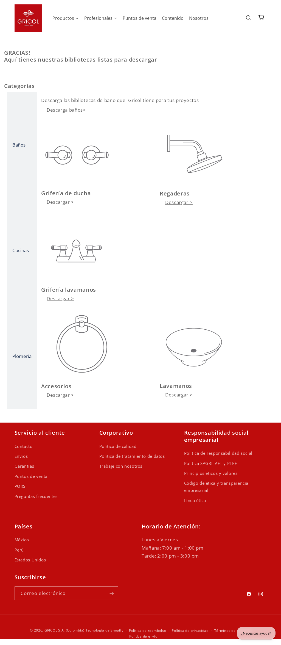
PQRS (20, 486)
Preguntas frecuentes (36, 496)
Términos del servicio (232, 631)
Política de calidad (118, 446)
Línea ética (195, 500)
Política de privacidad (190, 631)
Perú (19, 550)
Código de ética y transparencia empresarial (216, 486)
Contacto (24, 446)
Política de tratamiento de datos (132, 456)
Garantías (24, 466)
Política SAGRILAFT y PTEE (210, 463)
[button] (248, 18)
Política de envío (143, 636)
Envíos (21, 456)
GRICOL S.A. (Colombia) (64, 630)
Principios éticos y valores (211, 473)
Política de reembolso (147, 631)
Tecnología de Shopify (104, 630)
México (22, 539)
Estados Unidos (30, 560)
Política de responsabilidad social (218, 453)
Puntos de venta (31, 476)
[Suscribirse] (111, 593)
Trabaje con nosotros (121, 466)
